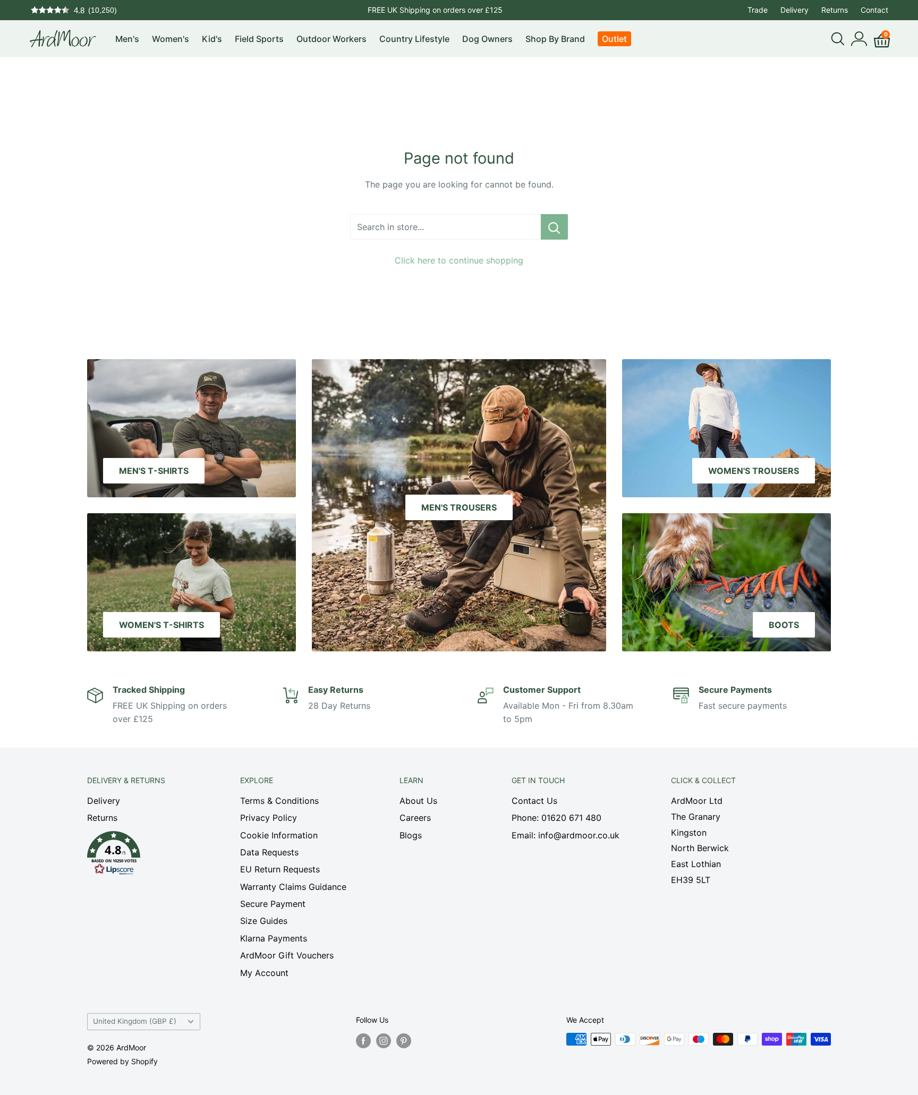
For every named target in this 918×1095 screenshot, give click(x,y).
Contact (874, 9)
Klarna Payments (273, 938)
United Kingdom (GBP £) (134, 1021)
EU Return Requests (280, 869)
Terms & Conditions (279, 800)
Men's (127, 38)
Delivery (794, 9)
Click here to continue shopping (459, 260)
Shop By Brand (555, 38)
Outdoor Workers (331, 38)
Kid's (212, 38)
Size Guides (263, 920)
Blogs (411, 835)
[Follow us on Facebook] (363, 1040)
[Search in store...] (554, 227)
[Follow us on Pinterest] (403, 1040)
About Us (418, 800)
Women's (170, 38)
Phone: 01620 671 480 (556, 817)
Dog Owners (487, 38)
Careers (415, 817)
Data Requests (269, 852)
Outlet (614, 38)
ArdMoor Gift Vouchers (287, 955)
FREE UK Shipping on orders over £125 (435, 9)
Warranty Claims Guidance (293, 886)
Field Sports (259, 38)
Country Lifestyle (414, 38)
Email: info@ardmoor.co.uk (565, 835)
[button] (145, 856)
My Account (264, 972)
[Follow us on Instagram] (383, 1040)
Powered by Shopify (122, 1061)
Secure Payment (272, 903)
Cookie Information (279, 835)
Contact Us (534, 800)
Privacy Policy (268, 817)
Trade (757, 9)
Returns (834, 9)
